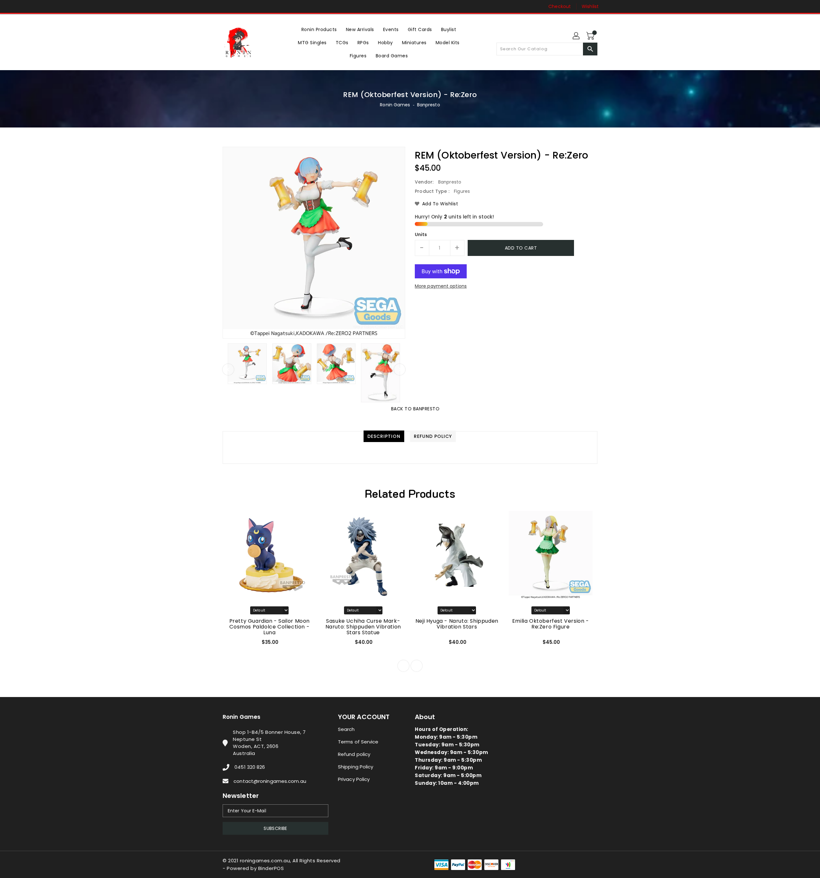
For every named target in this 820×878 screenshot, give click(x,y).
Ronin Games (395, 105)
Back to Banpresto (415, 409)
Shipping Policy (355, 766)
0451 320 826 (249, 767)
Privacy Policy (354, 779)
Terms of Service (358, 741)
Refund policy (354, 754)
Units (421, 234)
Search (346, 729)
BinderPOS (271, 868)
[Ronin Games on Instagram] (226, 6)
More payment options (441, 286)
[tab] (384, 436)
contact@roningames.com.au (270, 781)
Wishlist (590, 6)
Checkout (559, 6)
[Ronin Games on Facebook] (213, 6)
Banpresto (428, 105)
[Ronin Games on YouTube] (238, 6)
